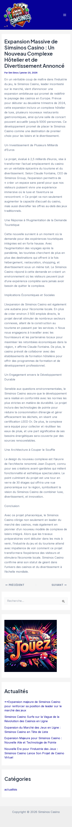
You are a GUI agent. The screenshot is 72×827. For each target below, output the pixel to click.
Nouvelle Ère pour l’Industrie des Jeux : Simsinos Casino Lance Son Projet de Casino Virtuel (34, 753)
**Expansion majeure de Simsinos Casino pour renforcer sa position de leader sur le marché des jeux (33, 706)
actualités (10, 789)
